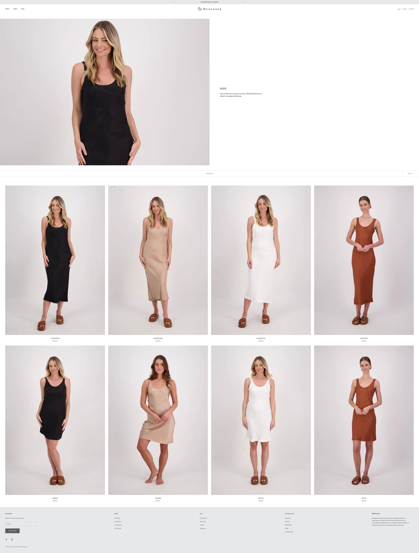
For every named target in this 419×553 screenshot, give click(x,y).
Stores (202, 525)
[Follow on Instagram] (12, 539)
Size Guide (288, 525)
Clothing (117, 518)
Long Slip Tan (364, 338)
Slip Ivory (261, 498)
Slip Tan (364, 498)
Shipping (288, 518)
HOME (7, 9)
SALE (22, 9)
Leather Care (289, 532)
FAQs (286, 528)
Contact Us (203, 518)
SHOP (15, 9)
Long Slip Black (55, 338)
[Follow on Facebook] (6, 539)
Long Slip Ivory (261, 338)
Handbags (117, 521)
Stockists (203, 528)
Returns (287, 521)
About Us (203, 521)
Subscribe (12, 531)
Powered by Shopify (21, 546)
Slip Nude (158, 498)
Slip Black (55, 498)
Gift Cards (117, 528)
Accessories (118, 525)
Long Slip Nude (158, 338)
